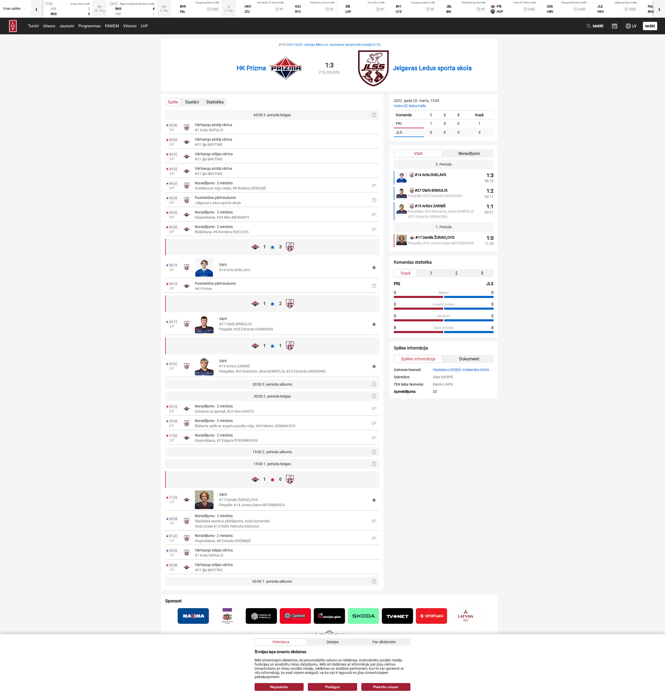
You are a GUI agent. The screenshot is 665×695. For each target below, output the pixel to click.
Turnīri (33, 26)
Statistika (215, 102)
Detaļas (333, 642)
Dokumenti (469, 358)
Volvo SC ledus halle (410, 106)
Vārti (418, 153)
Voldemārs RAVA (475, 370)
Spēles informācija (418, 358)
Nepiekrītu (279, 687)
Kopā (405, 273)
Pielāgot (332, 687)
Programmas (89, 26)
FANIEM (112, 26)
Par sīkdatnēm (384, 642)
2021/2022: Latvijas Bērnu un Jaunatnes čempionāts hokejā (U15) (333, 45)
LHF (144, 26)
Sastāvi (192, 102)
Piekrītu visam (385, 687)
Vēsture (130, 26)
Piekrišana (280, 642)
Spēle (173, 102)
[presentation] (36, 9)
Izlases (49, 26)
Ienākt (650, 26)
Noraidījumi (469, 153)
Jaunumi (66, 26)
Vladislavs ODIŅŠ (447, 370)
